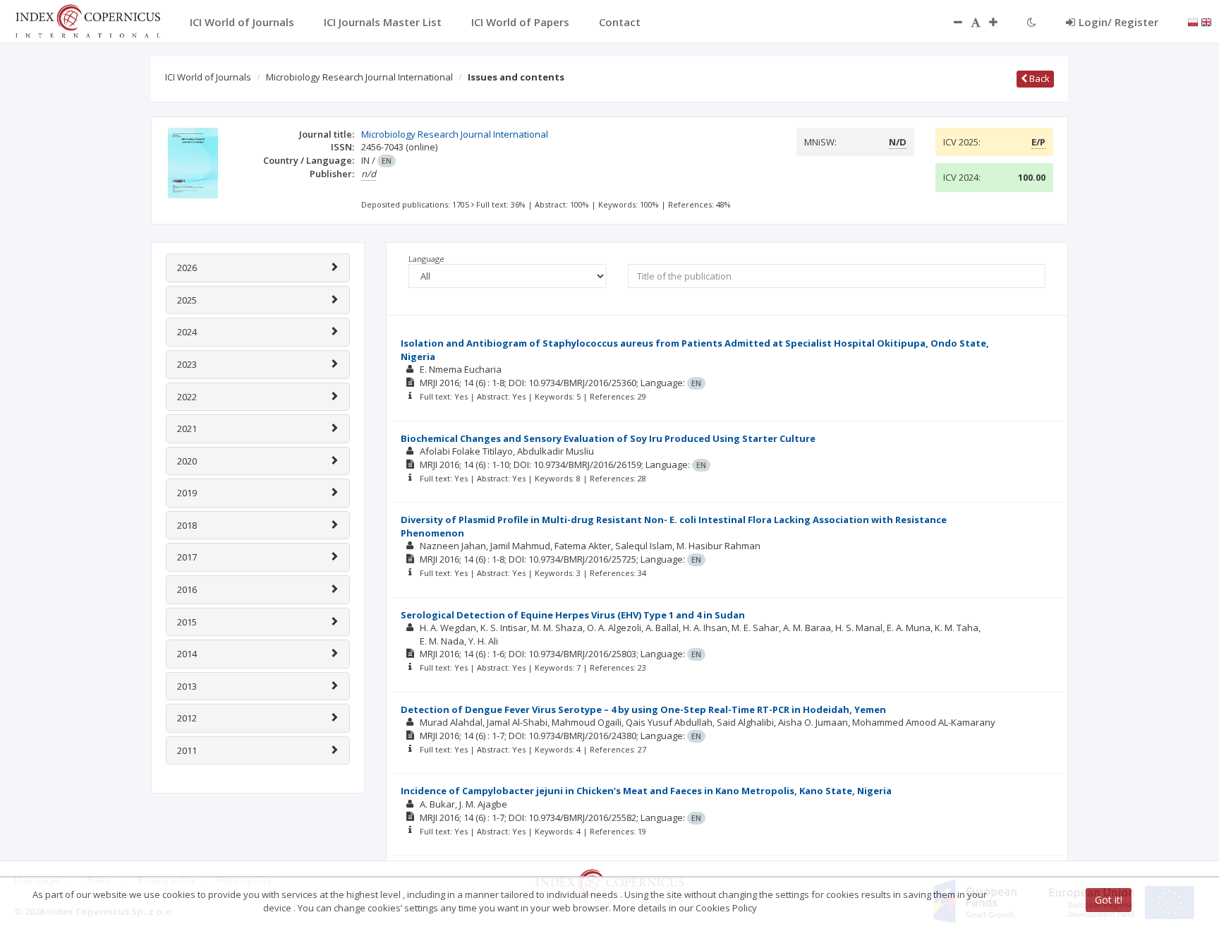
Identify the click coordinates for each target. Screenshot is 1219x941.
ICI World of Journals (208, 77)
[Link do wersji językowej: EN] (1206, 21)
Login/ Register (1118, 22)
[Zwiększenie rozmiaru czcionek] (1000, 22)
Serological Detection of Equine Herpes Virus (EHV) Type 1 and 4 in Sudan (573, 615)
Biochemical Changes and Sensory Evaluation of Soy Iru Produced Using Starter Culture (608, 438)
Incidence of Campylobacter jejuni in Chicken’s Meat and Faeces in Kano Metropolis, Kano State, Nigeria (646, 790)
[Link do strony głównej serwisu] (87, 19)
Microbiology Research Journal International (359, 77)
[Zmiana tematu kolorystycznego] (1031, 22)
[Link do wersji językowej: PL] (1193, 21)
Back (1038, 78)
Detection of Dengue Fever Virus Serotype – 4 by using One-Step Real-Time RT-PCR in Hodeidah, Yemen (643, 709)
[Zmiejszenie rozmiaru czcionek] (951, 22)
